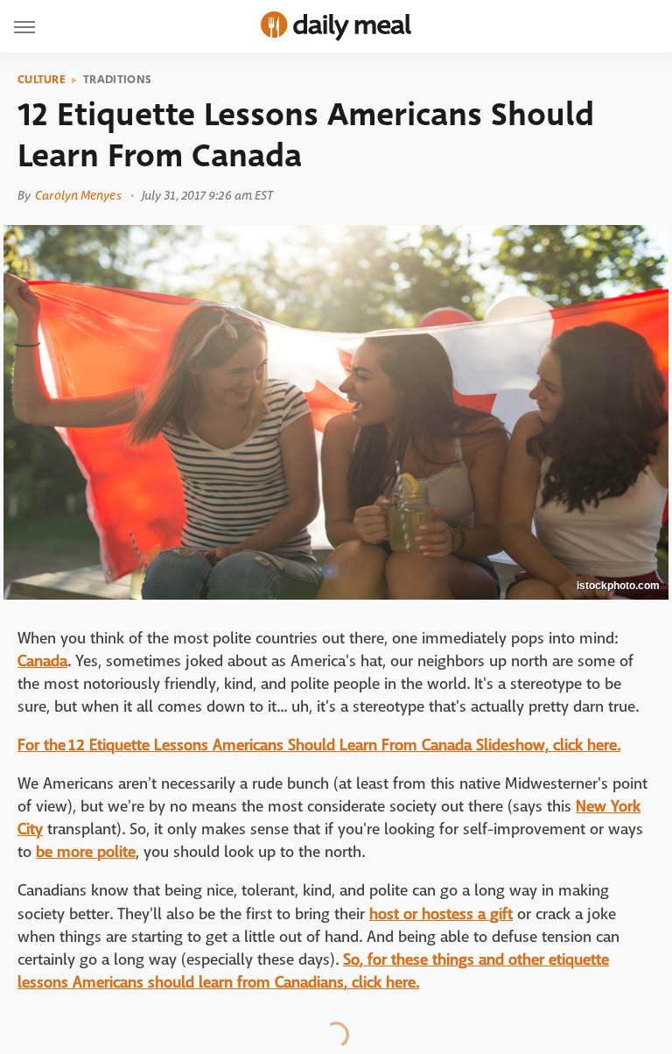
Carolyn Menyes (78, 195)
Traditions (117, 80)
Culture (42, 80)
